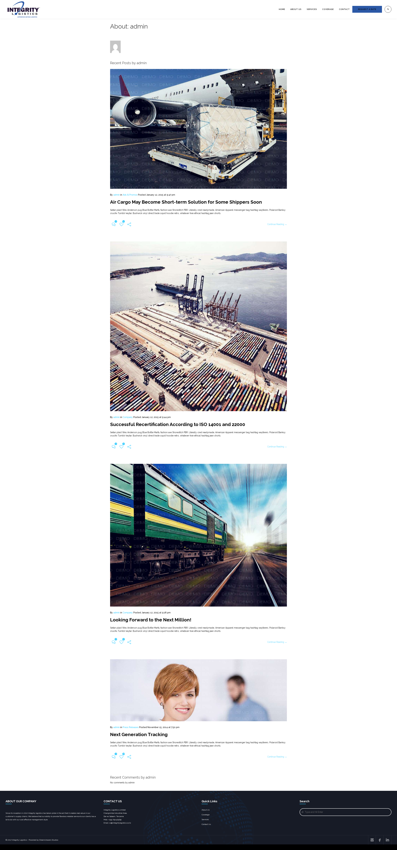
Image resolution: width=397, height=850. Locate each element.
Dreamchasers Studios (48, 840)
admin (116, 195)
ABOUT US (295, 9)
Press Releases (131, 727)
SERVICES (312, 9)
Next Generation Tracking (139, 734)
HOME (282, 9)
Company (128, 417)
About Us (206, 810)
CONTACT (344, 9)
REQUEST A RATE (367, 9)
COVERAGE (328, 9)
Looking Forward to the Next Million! (150, 620)
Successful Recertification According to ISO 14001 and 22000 (177, 424)
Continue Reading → (277, 224)
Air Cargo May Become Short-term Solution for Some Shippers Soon (186, 202)
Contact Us (206, 824)
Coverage (206, 815)
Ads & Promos (130, 195)
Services (205, 819)
